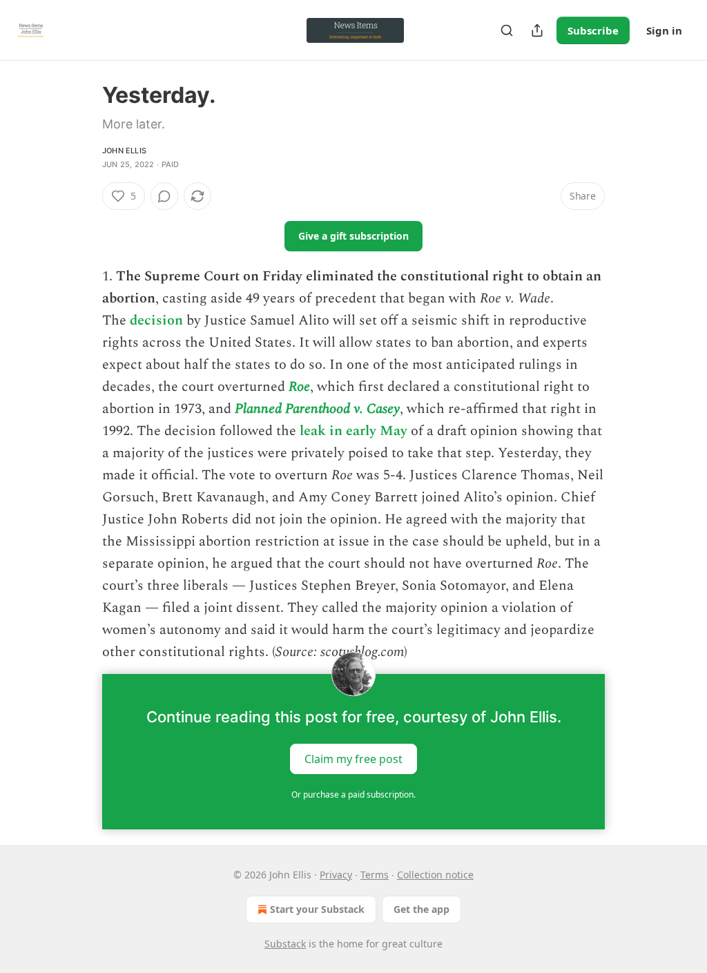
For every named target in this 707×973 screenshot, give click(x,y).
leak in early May (353, 431)
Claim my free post (353, 759)
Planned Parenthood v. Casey (317, 408)
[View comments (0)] (164, 196)
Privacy (336, 874)
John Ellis (124, 150)
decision (156, 320)
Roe (299, 386)
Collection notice (435, 874)
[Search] (507, 30)
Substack (285, 943)
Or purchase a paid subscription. (353, 794)
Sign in (664, 30)
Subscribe (593, 30)
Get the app (421, 909)
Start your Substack (317, 909)
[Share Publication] (537, 30)
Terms (374, 874)
